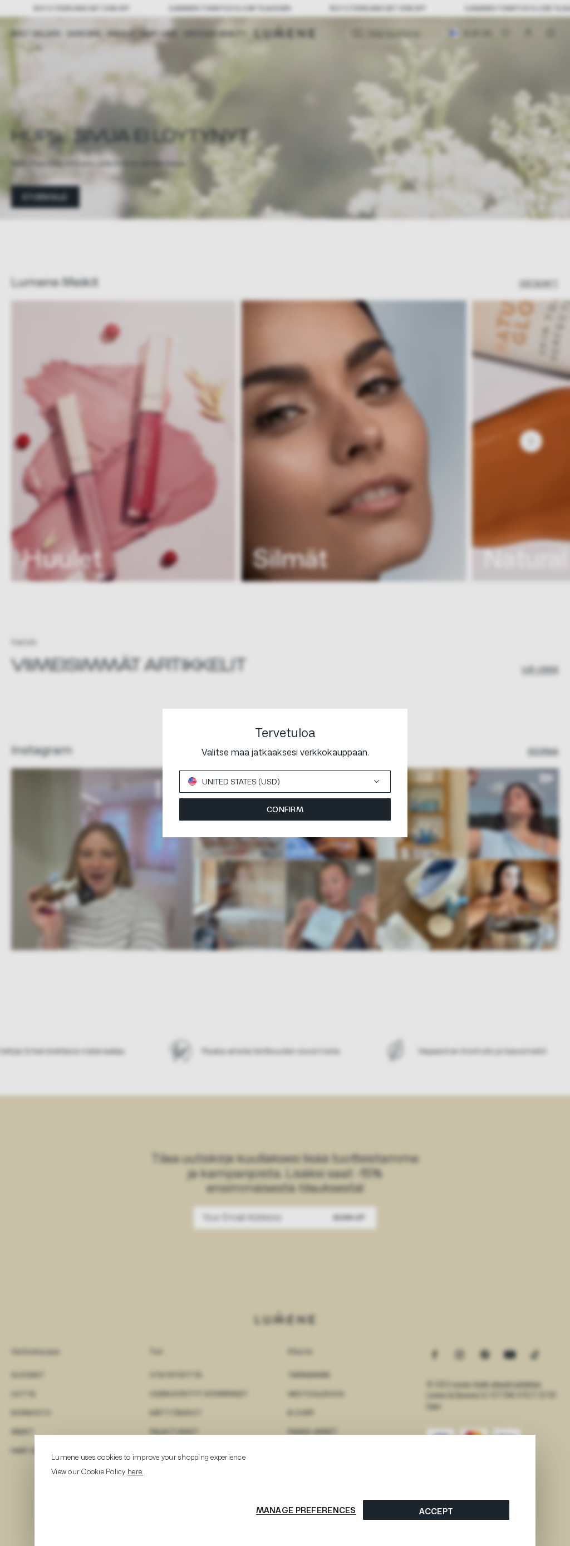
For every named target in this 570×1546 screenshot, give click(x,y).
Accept (436, 1511)
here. (135, 1471)
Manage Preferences (306, 1510)
